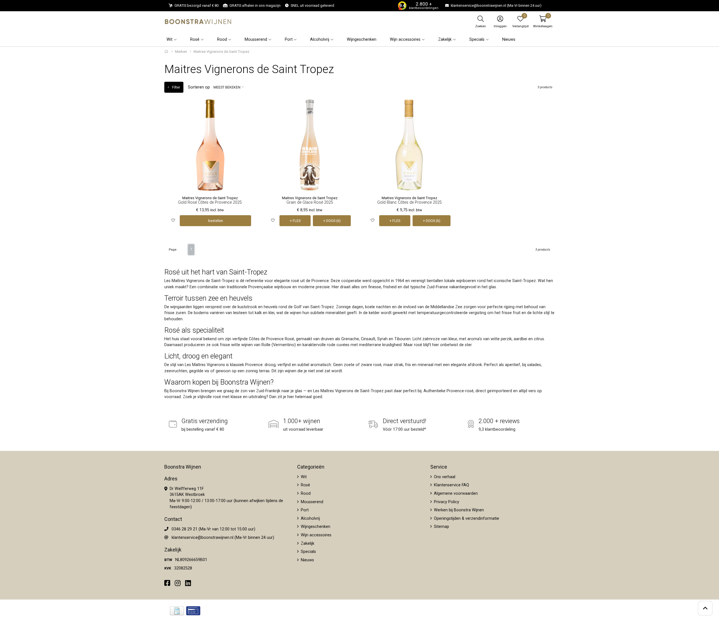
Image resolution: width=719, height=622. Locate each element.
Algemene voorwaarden (455, 493)
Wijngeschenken (361, 39)
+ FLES (295, 221)
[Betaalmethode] (177, 610)
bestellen (215, 221)
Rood (305, 493)
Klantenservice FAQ (451, 485)
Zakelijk (307, 543)
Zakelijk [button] (445, 39)
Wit (303, 477)
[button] (543, 21)
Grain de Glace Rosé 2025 (309, 202)
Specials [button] (476, 39)
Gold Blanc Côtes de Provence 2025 (409, 202)
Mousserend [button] (256, 39)
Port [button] (289, 39)
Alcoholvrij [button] (319, 39)
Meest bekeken (226, 87)
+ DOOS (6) (332, 221)
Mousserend (311, 502)
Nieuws (508, 39)
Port (304, 510)
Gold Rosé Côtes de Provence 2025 (210, 202)
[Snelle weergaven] (247, 108)
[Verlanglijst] (173, 220)
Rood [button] (222, 39)
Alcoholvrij (310, 518)
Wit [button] (169, 39)
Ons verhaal (444, 477)
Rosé (305, 485)
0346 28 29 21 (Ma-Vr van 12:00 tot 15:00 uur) (213, 529)
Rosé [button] (194, 39)
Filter (175, 87)
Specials (308, 551)
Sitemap (441, 526)
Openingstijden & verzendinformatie (466, 518)
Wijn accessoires (315, 535)
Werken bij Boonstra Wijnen (458, 510)
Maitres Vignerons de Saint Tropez (210, 198)
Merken (181, 51)
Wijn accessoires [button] (405, 39)
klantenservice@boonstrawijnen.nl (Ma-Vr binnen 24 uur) (223, 537)
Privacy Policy (446, 502)
